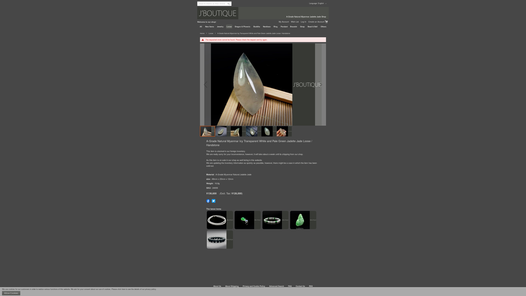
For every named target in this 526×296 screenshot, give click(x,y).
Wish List (295, 21)
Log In (303, 21)
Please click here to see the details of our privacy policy (134, 289)
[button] (322, 3)
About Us (217, 286)
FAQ (290, 286)
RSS (311, 286)
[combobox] (214, 4)
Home (202, 33)
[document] (263, 291)
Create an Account (316, 21)
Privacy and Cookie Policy (254, 286)
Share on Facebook (208, 201)
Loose (211, 33)
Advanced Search (276, 286)
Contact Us (300, 286)
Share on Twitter (213, 201)
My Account (284, 21)
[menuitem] (201, 27)
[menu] (263, 27)
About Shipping (232, 286)
